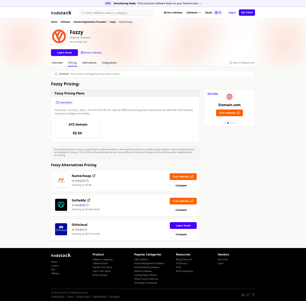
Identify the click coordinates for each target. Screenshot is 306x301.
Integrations (109, 62)
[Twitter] (248, 294)
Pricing (72, 62)
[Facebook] (253, 294)
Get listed (247, 12)
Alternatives (89, 62)
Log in (232, 12)
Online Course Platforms (146, 278)
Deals (213, 12)
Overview (57, 62)
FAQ (53, 269)
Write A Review (100, 275)
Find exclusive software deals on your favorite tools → (169, 3)
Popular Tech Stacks (102, 267)
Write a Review (173, 12)
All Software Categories (145, 282)
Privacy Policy (83, 296)
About (54, 261)
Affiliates (55, 273)
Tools (178, 267)
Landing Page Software (145, 275)
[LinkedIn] (243, 294)
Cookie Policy (57, 296)
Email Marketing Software (147, 267)
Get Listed (223, 259)
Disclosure (114, 296)
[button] (225, 123)
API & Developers (184, 271)
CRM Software (141, 259)
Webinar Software (143, 271)
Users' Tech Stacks (102, 271)
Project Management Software (149, 263)
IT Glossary (181, 263)
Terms (70, 296)
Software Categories (103, 259)
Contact (55, 265)
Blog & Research (184, 259)
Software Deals (100, 263)
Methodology (99, 296)
